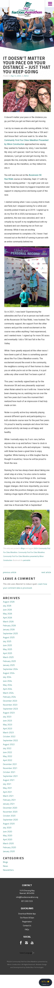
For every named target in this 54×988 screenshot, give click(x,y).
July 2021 (7, 784)
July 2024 (7, 677)
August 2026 (9, 601)
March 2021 (8, 795)
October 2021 (9, 772)
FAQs (27, 929)
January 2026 (9, 629)
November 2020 (10, 811)
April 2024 (7, 688)
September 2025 (10, 633)
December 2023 (10, 700)
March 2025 (8, 657)
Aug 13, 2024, (16, 75)
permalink (26, 560)
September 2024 (10, 669)
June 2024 (7, 681)
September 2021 (10, 776)
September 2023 (10, 708)
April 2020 (7, 839)
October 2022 (9, 736)
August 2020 (9, 823)
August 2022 (9, 744)
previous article (9, 572)
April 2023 (7, 728)
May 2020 (7, 835)
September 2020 (10, 819)
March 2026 (8, 621)
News (5, 866)
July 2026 (7, 605)
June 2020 (7, 831)
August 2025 (9, 637)
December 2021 (10, 764)
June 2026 (7, 609)
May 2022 (7, 756)
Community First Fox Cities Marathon (31, 552)
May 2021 (7, 788)
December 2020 (10, 807)
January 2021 (9, 803)
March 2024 (8, 692)
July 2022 (7, 748)
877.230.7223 (27, 901)
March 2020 (8, 843)
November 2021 (10, 768)
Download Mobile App (27, 913)
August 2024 (9, 673)
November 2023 (10, 704)
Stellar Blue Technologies (34, 967)
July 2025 (7, 641)
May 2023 (7, 724)
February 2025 (9, 661)
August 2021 (9, 780)
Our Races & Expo (27, 917)
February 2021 (9, 799)
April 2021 (7, 791)
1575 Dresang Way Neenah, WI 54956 (27, 891)
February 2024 (9, 696)
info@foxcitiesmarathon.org (27, 897)
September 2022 (10, 740)
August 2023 (9, 712)
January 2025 (9, 665)
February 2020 (9, 847)
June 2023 (7, 720)
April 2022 (7, 760)
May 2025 (7, 649)
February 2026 (9, 625)
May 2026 (7, 613)
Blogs (23, 548)
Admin (26, 75)
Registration (27, 921)
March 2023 (8, 732)
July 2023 (7, 716)
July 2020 (7, 827)
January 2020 (9, 851)
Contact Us (27, 925)
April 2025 (7, 653)
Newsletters (8, 870)
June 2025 (7, 645)
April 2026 (7, 617)
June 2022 (7, 752)
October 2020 (9, 815)
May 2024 (7, 684)
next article (46, 572)
